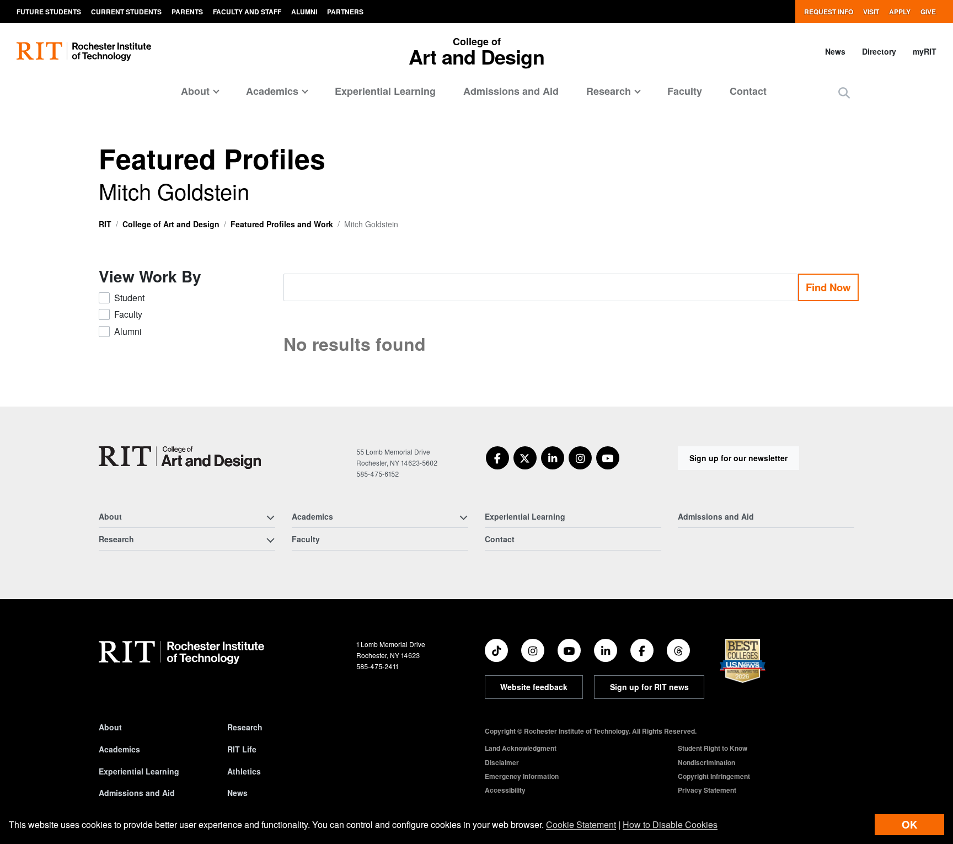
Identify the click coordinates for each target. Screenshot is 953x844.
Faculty (684, 91)
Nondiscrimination (706, 762)
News (835, 51)
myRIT (924, 51)
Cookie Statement (581, 824)
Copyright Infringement (714, 776)
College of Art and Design (170, 223)
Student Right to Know (712, 748)
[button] (844, 92)
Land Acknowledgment (520, 748)
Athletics (244, 771)
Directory (879, 51)
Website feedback (533, 686)
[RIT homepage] (84, 51)
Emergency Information (522, 776)
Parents (187, 12)
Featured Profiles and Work (282, 223)
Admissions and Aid (511, 91)
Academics (119, 749)
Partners (345, 12)
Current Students (126, 12)
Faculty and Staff (247, 12)
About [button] (195, 91)
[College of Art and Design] (180, 457)
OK (909, 824)
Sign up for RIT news (649, 686)
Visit (871, 12)
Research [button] (608, 91)
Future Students (49, 12)
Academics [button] (272, 91)
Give (928, 12)
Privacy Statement (707, 790)
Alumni (304, 12)
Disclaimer (502, 762)
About (110, 727)
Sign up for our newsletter (738, 457)
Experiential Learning (385, 91)
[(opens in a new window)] (497, 457)
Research (245, 727)
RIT (105, 223)
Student (129, 297)
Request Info (828, 12)
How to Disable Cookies (670, 824)
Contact (748, 91)
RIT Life (241, 749)
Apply (900, 12)
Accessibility (505, 790)
